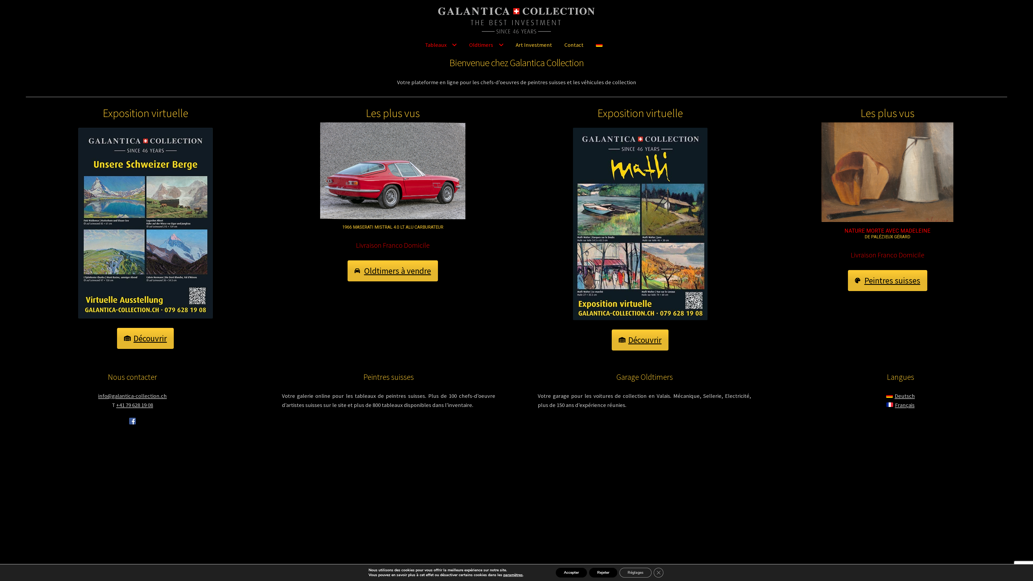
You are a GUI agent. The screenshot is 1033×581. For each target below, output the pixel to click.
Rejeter (603, 572)
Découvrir (150, 338)
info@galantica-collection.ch (132, 395)
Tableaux (436, 44)
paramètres (513, 575)
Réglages (635, 572)
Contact (573, 44)
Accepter (571, 572)
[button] (393, 170)
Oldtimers (481, 44)
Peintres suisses (892, 280)
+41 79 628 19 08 (134, 405)
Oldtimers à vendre (397, 270)
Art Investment (534, 44)
